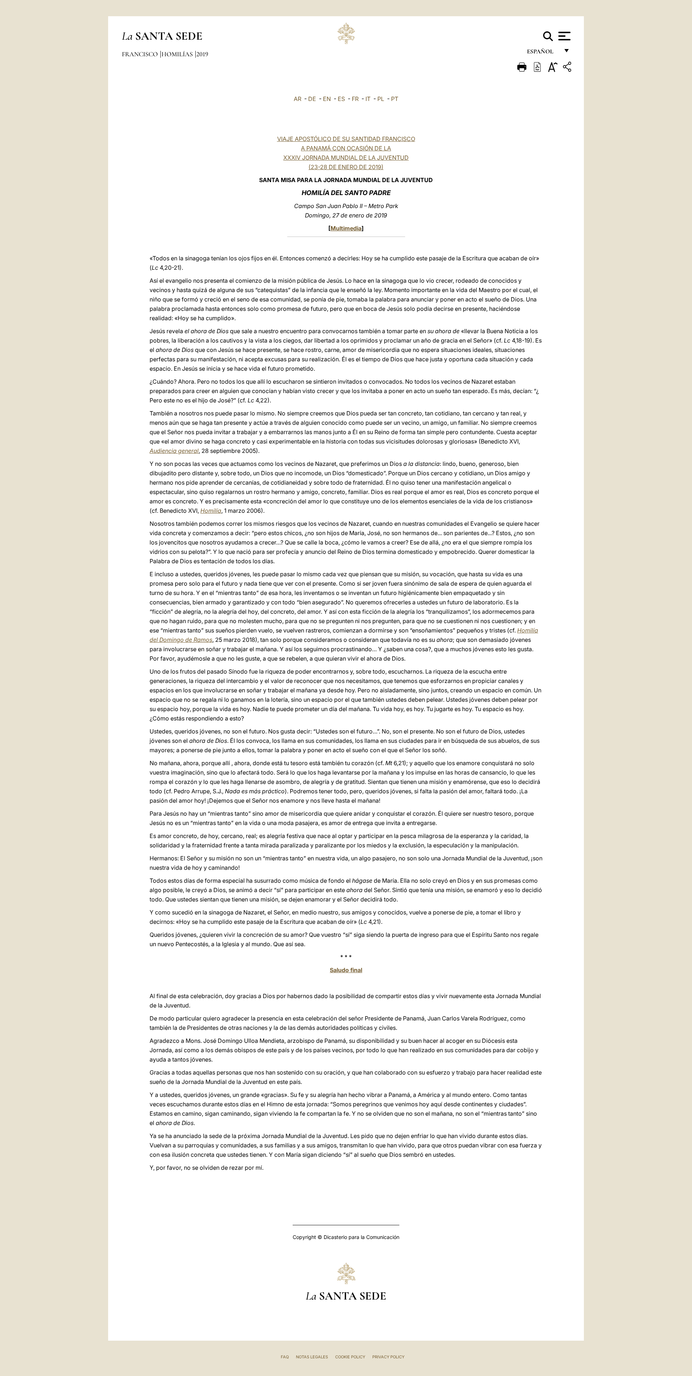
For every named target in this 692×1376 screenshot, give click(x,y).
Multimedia (346, 228)
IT (368, 98)
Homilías (177, 54)
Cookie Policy (350, 1356)
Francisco (140, 54)
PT (394, 98)
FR (355, 98)
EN (327, 98)
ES (341, 98)
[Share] (568, 68)
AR (297, 98)
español (543, 53)
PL (380, 98)
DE (312, 98)
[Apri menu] (563, 36)
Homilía (210, 510)
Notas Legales (312, 1356)
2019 (202, 54)
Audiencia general (174, 450)
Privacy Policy (388, 1356)
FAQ (285, 1356)
